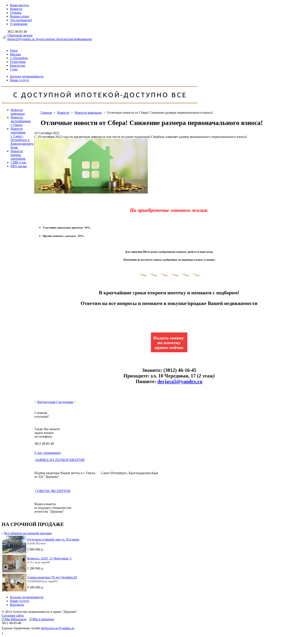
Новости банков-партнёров (18, 154)
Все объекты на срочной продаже (28, 533)
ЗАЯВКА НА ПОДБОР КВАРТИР (60, 460)
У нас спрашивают (47, 453)
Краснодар (17, 65)
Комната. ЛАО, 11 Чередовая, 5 (49, 558)
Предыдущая (46, 402)
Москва (15, 54)
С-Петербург (19, 58)
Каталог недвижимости (27, 76)
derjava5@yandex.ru (21, 39)
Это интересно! (21, 20)
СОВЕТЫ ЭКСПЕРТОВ (52, 491)
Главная (46, 112)
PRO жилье (19, 166)
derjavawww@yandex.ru (57, 628)
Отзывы (15, 12)
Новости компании (18, 111)
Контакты (17, 604)
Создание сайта (13, 615)
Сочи (13, 69)
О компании (18, 24)
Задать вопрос (46, 39)
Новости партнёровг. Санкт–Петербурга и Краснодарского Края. (22, 138)
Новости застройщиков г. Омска (21, 121)
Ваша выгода (19, 5)
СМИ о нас (18, 162)
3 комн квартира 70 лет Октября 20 (52, 577)
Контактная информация (74, 39)
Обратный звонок (20, 35)
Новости (16, 9)
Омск (14, 50)
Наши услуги (19, 80)
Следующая (64, 402)
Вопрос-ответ (19, 16)
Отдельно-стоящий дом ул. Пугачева (53, 539)
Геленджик (18, 62)
